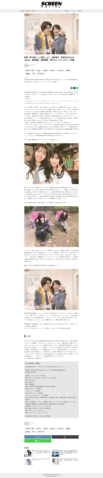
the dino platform (53, 476)
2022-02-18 (32, 64)
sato (30, 66)
